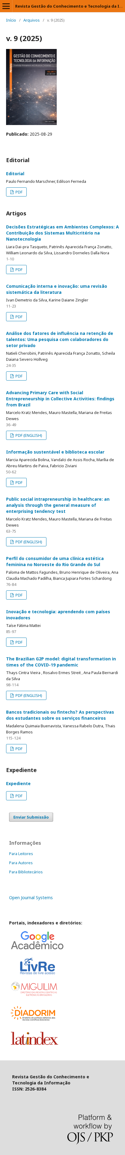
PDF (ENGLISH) (28, 435)
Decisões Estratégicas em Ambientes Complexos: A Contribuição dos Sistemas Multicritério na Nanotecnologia (62, 233)
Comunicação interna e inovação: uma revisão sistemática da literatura (56, 289)
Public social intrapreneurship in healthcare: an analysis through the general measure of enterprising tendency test (58, 505)
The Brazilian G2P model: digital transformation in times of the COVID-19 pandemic (61, 662)
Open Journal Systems (31, 897)
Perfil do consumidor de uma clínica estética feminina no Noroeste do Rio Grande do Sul (55, 561)
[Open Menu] (6, 6)
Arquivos (31, 20)
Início (11, 20)
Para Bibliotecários (26, 872)
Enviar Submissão (31, 817)
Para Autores (21, 862)
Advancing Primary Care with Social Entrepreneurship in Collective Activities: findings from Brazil (60, 399)
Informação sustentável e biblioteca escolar (55, 452)
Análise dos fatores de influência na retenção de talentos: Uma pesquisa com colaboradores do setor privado (59, 339)
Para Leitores (21, 853)
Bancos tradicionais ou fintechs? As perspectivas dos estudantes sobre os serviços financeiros (60, 715)
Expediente (18, 783)
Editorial (15, 173)
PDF (18, 192)
